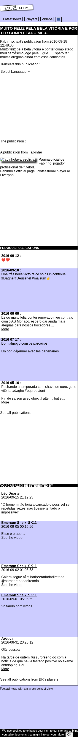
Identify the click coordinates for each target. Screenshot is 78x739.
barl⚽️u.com (17, 8)
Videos (47, 19)
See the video (11, 537)
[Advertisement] (36, 104)
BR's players (48, 679)
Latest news (12, 19)
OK (69, 734)
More (5, 329)
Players (31, 19)
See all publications (15, 413)
